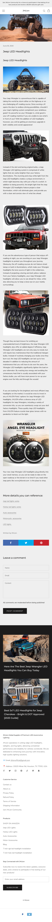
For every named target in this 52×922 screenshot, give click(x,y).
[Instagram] (15, 770)
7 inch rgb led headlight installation (17, 848)
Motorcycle (12, 518)
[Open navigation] (3, 11)
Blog (5, 844)
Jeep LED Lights (9, 827)
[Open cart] (49, 10)
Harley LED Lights (10, 832)
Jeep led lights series (11, 501)
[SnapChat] (39, 770)
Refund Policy (8, 797)
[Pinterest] (21, 770)
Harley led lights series (12, 507)
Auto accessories (9, 513)
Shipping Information (11, 805)
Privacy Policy (8, 793)
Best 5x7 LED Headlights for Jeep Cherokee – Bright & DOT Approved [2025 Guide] (24, 714)
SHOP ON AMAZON (11, 823)
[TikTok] (27, 770)
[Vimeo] (33, 770)
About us (6, 789)
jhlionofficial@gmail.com (20, 760)
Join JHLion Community (12, 810)
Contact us (7, 784)
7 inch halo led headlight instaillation (17, 853)
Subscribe (12, 887)
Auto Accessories (10, 836)
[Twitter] (10, 770)
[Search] (44, 11)
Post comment (15, 611)
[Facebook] (4, 770)
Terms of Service (9, 801)
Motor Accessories (10, 840)
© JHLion (26, 900)
